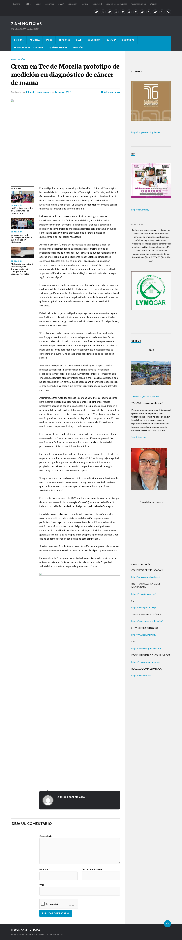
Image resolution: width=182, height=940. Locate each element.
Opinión (153, 4)
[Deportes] (116, 11)
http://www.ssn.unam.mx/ (143, 634)
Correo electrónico (93, 869)
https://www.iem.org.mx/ (143, 593)
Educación (72, 4)
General (16, 4)
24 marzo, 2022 (63, 92)
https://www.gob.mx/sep (143, 607)
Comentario (46, 836)
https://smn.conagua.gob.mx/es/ (147, 621)
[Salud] (109, 11)
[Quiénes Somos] (155, 11)
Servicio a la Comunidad (116, 4)
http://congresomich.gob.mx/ (145, 132)
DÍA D (61, 4)
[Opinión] (162, 11)
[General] (96, 11)
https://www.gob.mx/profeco (145, 661)
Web (42, 884)
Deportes (49, 4)
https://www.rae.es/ (141, 675)
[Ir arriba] (167, 923)
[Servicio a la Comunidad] (148, 11)
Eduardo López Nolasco (38, 92)
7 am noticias (26, 24)
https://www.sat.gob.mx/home (146, 648)
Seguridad (97, 4)
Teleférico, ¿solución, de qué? (145, 396)
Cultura (84, 4)
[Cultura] (135, 11)
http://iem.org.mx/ (140, 209)
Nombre (44, 869)
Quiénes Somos (138, 4)
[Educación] (129, 11)
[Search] (168, 11)
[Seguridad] (142, 11)
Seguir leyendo (138, 437)
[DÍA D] (122, 11)
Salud (38, 4)
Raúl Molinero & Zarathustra (46, 934)
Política (28, 4)
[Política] (103, 11)
